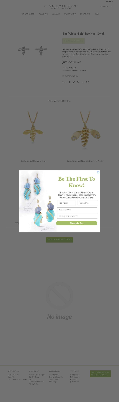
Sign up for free (76, 223)
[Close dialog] (98, 172)
